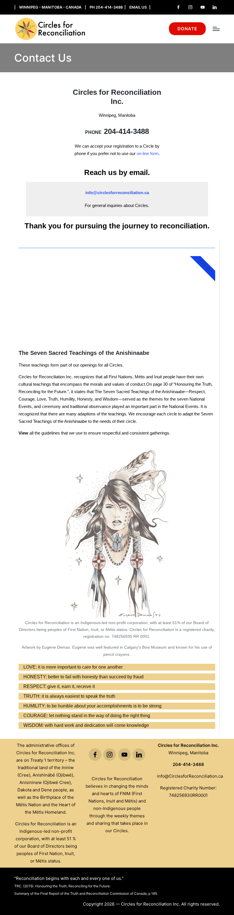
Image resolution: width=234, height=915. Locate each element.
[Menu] (216, 29)
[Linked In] (214, 7)
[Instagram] (190, 7)
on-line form (148, 153)
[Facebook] (178, 7)
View (23, 433)
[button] (187, 28)
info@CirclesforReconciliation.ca (190, 776)
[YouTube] (202, 7)
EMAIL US (138, 7)
